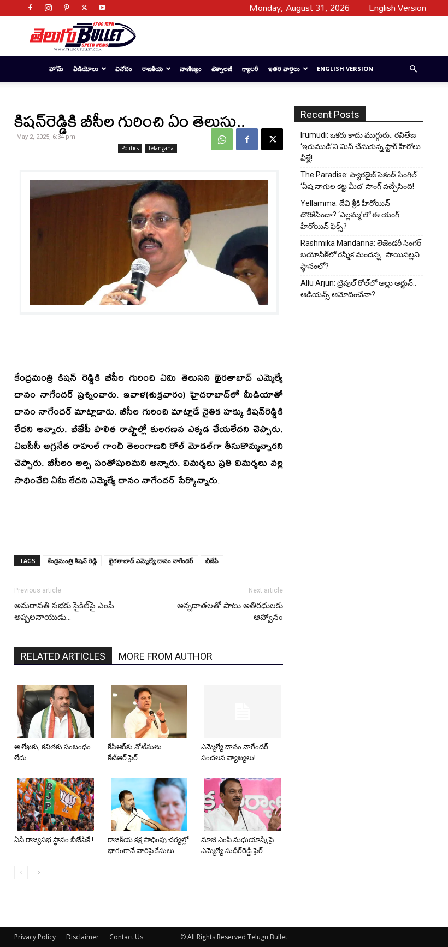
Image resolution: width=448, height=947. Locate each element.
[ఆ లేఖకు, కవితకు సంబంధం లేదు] (56, 711)
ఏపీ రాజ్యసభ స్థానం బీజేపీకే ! (53, 840)
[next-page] (38, 872)
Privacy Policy (35, 937)
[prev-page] (21, 872)
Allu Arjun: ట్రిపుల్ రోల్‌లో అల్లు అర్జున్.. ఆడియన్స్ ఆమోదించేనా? (358, 289)
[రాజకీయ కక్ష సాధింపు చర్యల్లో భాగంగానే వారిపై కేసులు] (150, 804)
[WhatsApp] (222, 139)
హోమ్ (56, 68)
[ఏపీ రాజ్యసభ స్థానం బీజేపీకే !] (56, 804)
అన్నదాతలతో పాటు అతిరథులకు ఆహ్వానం (230, 611)
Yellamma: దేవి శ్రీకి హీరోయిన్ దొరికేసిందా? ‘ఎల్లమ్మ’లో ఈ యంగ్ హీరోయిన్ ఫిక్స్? (349, 214)
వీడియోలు (85, 68)
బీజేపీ (212, 561)
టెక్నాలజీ (221, 68)
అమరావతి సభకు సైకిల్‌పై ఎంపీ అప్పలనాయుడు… (64, 611)
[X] (84, 7)
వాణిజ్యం (191, 68)
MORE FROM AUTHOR (166, 656)
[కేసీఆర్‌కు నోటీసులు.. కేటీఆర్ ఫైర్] (150, 711)
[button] (413, 69)
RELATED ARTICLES (63, 656)
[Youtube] (102, 7)
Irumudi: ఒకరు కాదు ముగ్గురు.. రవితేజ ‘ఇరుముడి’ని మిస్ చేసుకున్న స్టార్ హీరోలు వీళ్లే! (360, 146)
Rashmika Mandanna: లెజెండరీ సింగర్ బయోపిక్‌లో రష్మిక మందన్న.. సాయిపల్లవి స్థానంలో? (360, 254)
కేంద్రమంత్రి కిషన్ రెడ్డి (72, 561)
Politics (130, 148)
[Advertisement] (277, 36)
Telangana (161, 148)
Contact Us (126, 937)
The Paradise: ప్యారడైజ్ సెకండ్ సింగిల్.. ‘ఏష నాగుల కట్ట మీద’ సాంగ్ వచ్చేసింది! (360, 180)
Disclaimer (82, 937)
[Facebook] (30, 7)
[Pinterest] (66, 7)
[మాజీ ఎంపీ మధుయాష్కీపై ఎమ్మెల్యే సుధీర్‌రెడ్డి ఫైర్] (243, 804)
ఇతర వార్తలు (284, 68)
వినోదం (123, 68)
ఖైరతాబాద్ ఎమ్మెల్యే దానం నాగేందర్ (151, 561)
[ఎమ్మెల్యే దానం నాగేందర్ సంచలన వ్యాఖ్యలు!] (243, 711)
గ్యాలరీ (250, 68)
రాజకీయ (152, 68)
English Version (345, 68)
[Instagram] (48, 7)
